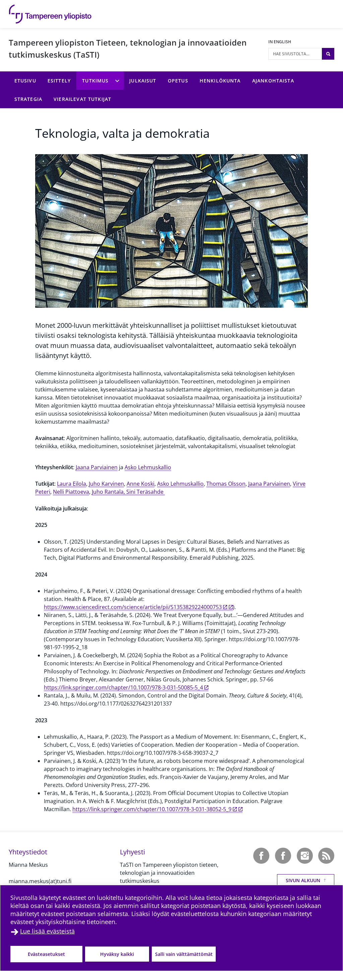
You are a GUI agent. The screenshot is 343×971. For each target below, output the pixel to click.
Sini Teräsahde (145, 491)
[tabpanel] (176, 631)
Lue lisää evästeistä (47, 931)
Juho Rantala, (109, 491)
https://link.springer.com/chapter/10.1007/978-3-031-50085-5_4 (123, 687)
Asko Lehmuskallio (148, 467)
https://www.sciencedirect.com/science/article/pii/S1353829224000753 (133, 607)
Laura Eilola (71, 483)
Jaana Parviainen (97, 467)
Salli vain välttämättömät (184, 954)
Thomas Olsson (226, 483)
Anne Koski (140, 483)
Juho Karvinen (106, 483)
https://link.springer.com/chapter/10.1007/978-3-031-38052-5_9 (151, 809)
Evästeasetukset (46, 954)
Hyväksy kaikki (117, 954)
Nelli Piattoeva (71, 491)
